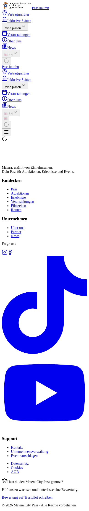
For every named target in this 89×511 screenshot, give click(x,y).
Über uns (17, 228)
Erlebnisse (18, 197)
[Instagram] (4, 254)
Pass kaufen (40, 8)
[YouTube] (44, 430)
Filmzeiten (18, 206)
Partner (16, 232)
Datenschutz (20, 463)
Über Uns (14, 41)
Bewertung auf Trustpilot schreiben (27, 497)
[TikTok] (44, 352)
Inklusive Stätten (19, 21)
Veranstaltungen (18, 35)
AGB (15, 472)
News (11, 47)
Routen (16, 210)
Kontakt (17, 447)
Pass (14, 189)
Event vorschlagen (24, 456)
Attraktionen (20, 193)
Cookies (17, 468)
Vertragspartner (18, 14)
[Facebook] (10, 254)
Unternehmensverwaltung (29, 451)
